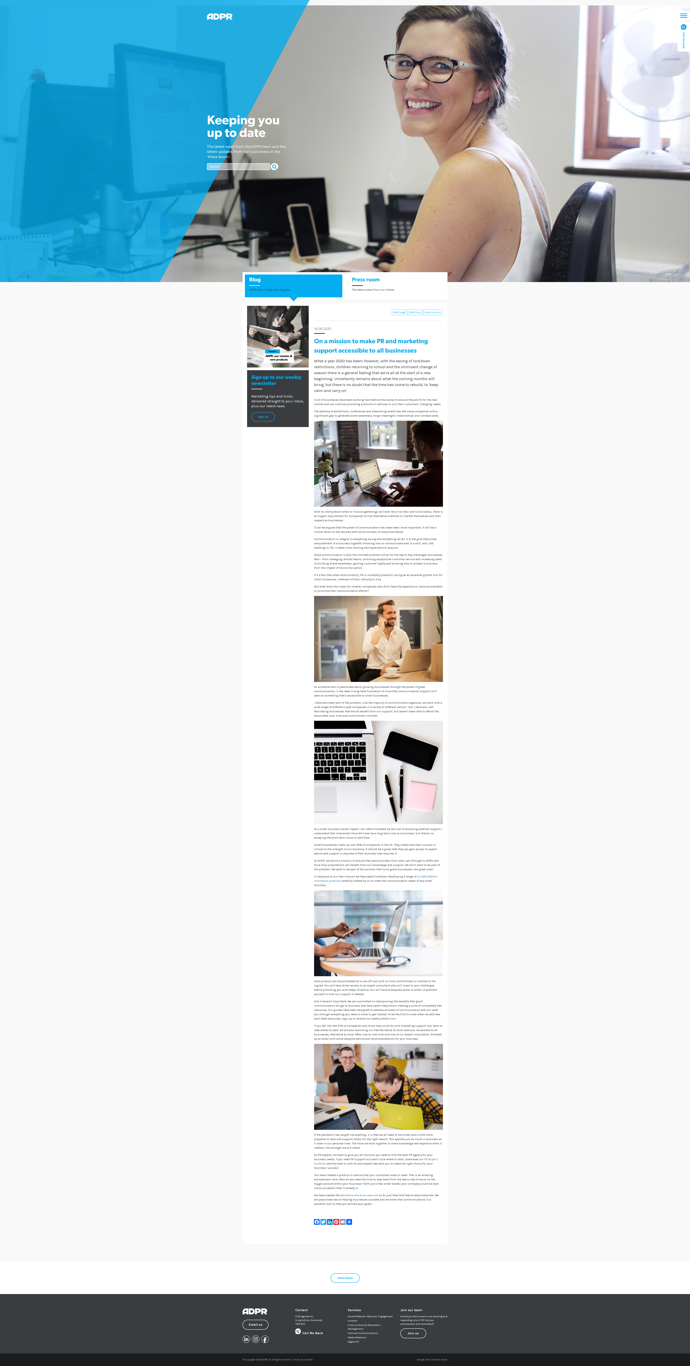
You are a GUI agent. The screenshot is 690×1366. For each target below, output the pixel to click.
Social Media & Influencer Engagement (370, 1316)
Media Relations (357, 1337)
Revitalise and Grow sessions (359, 1195)
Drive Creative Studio (436, 1359)
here (393, 1018)
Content (352, 1320)
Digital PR (353, 1341)
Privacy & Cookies (303, 1359)
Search (274, 166)
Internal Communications (363, 1333)
